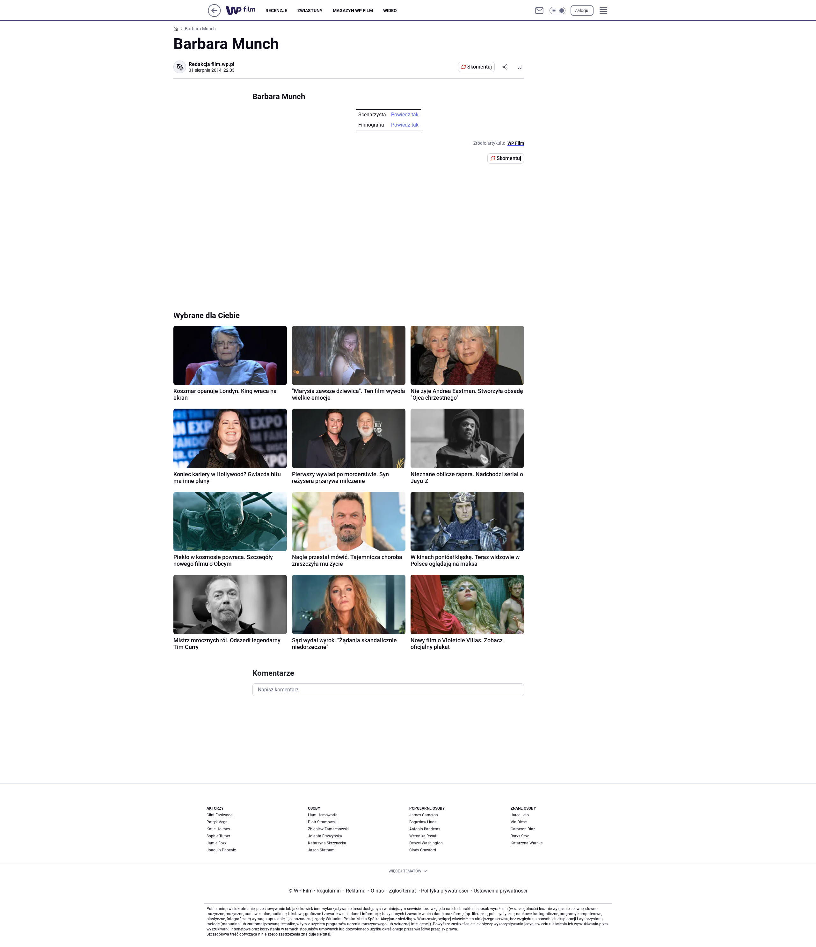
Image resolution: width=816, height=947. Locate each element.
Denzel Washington (426, 843)
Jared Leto (520, 815)
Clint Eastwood (220, 815)
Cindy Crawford (422, 850)
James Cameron (423, 815)
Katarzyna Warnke (527, 843)
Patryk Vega (217, 822)
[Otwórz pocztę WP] (539, 10)
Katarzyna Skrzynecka (327, 843)
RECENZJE (276, 10)
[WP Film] (246, 10)
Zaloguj (582, 10)
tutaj (326, 934)
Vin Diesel (519, 822)
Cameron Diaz (523, 829)
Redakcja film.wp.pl (211, 64)
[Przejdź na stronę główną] (214, 15)
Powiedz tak (405, 115)
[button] (557, 10)
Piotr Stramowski (323, 822)
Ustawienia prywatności (499, 891)
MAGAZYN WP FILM (353, 10)
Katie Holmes (218, 829)
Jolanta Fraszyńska (325, 836)
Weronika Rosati (423, 836)
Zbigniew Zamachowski (328, 829)
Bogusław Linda (423, 822)
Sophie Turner (218, 836)
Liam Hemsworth (323, 815)
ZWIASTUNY (310, 10)
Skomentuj (479, 67)
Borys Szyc (520, 836)
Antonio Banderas (424, 829)
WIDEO (390, 10)
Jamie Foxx (217, 843)
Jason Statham (321, 850)
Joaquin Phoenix (221, 850)
